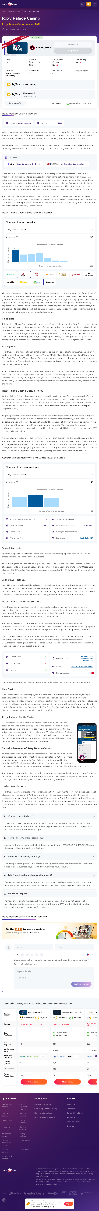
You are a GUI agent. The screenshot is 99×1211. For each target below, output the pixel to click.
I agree (68, 1204)
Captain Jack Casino (82, 601)
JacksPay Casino (52, 601)
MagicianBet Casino (24, 601)
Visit (19, 617)
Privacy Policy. (49, 1207)
